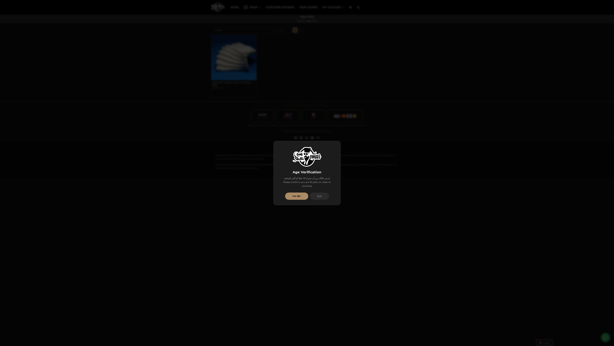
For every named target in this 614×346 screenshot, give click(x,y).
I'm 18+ (296, 196)
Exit (319, 196)
